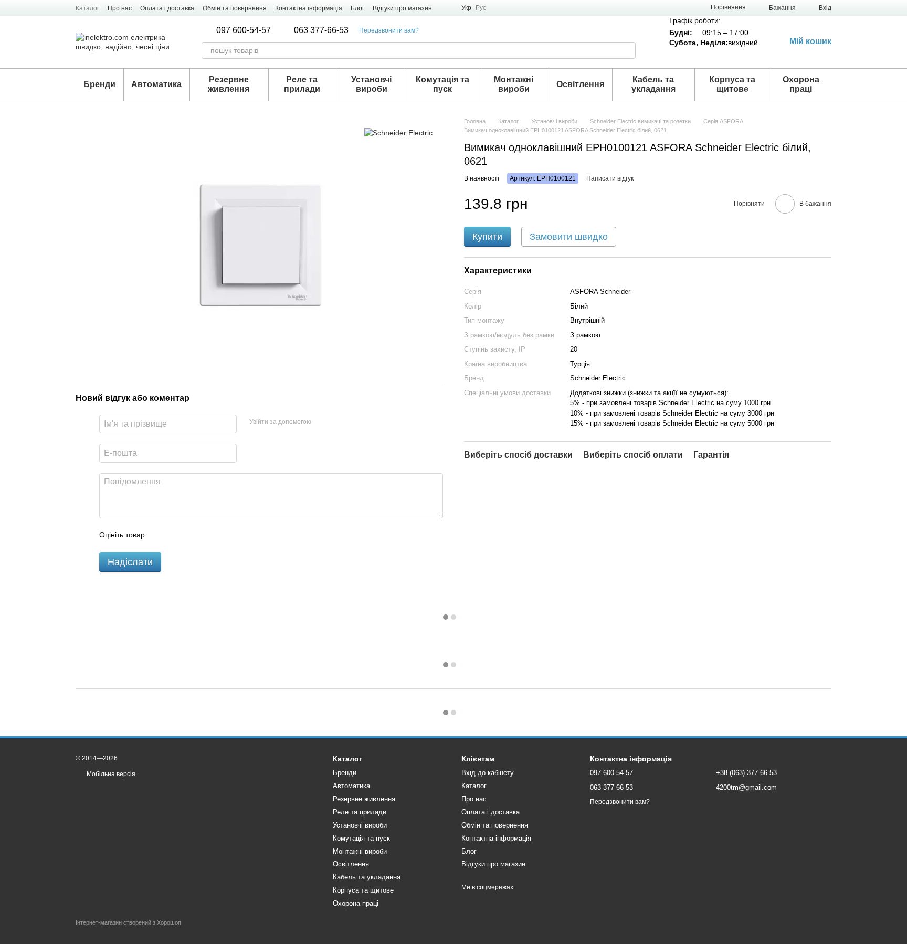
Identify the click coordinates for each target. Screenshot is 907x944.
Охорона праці (801, 84)
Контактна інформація (308, 8)
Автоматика (156, 84)
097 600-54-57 (243, 30)
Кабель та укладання (653, 84)
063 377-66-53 (321, 30)
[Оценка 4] (212, 535)
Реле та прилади (302, 84)
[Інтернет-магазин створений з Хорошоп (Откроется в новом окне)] (128, 931)
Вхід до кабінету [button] (487, 773)
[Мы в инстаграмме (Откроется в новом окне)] (446, 8)
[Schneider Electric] (398, 132)
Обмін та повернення (235, 8)
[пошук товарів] (627, 50)
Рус (481, 8)
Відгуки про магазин (402, 8)
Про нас (120, 8)
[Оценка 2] (179, 535)
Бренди (99, 84)
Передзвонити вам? (389, 30)
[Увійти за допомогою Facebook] (323, 422)
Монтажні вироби (513, 84)
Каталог (87, 8)
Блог (357, 8)
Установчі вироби (371, 84)
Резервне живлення (228, 84)
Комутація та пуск (442, 84)
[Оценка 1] (162, 535)
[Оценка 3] (195, 535)
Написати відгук (610, 178)
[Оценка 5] (229, 535)
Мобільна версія (110, 774)
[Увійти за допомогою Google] (339, 422)
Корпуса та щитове (732, 84)
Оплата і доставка (167, 8)
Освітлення (580, 84)
